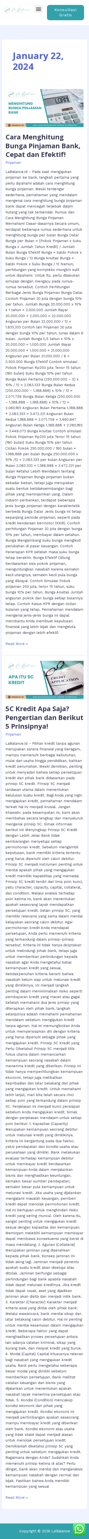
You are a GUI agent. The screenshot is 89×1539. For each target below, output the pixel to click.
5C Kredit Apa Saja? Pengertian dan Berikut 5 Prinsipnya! (44, 717)
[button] (38, 9)
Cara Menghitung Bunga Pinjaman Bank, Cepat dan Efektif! (43, 145)
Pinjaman (13, 162)
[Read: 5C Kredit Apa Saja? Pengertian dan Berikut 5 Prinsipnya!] (44, 680)
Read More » (16, 643)
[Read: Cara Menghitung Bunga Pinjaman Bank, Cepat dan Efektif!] (44, 108)
